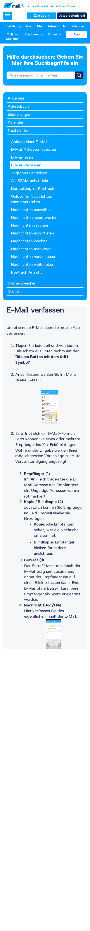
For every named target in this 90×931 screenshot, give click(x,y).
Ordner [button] (14, 291)
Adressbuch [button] (18, 106)
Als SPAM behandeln (29, 180)
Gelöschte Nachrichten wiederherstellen (31, 199)
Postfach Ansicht (26, 272)
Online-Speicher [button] (22, 283)
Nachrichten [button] (18, 130)
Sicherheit (55, 34)
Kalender (77, 26)
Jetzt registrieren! (72, 15)
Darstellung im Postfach (32, 188)
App (76, 34)
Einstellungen (34, 34)
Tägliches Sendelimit (29, 173)
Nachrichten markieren (31, 248)
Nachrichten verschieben (33, 256)
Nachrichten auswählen (31, 209)
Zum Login (41, 15)
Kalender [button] (15, 122)
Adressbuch (56, 26)
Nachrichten (35, 26)
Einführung (13, 26)
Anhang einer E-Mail (29, 141)
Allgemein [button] (16, 98)
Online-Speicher (12, 37)
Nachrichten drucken (29, 225)
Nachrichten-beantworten (34, 217)
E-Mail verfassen (26, 165)
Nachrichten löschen (29, 241)
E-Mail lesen (22, 157)
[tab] (45, 98)
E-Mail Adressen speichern (35, 149)
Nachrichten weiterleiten (32, 264)
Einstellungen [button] (19, 114)
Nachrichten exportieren (32, 233)
